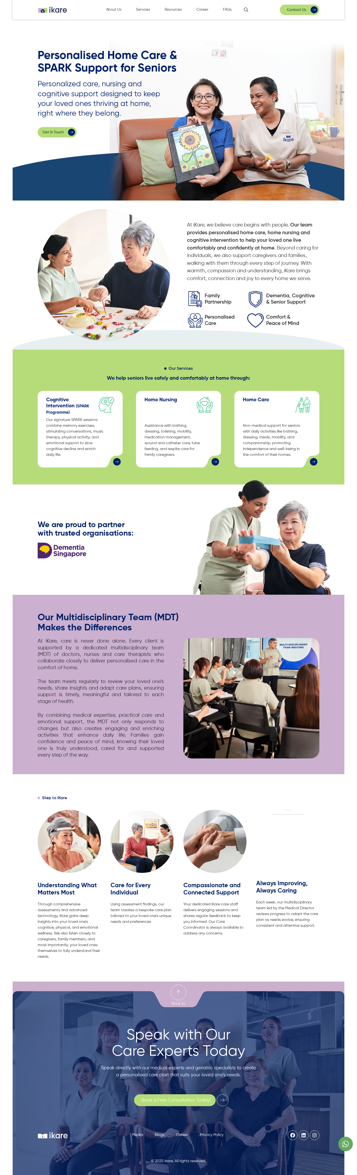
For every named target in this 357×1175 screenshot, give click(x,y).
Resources (173, 9)
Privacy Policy (211, 1135)
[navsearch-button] (246, 11)
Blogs (159, 1135)
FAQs (227, 9)
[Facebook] (293, 1135)
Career (202, 9)
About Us (113, 9)
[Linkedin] (303, 1135)
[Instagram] (314, 1135)
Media (137, 1135)
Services (143, 9)
